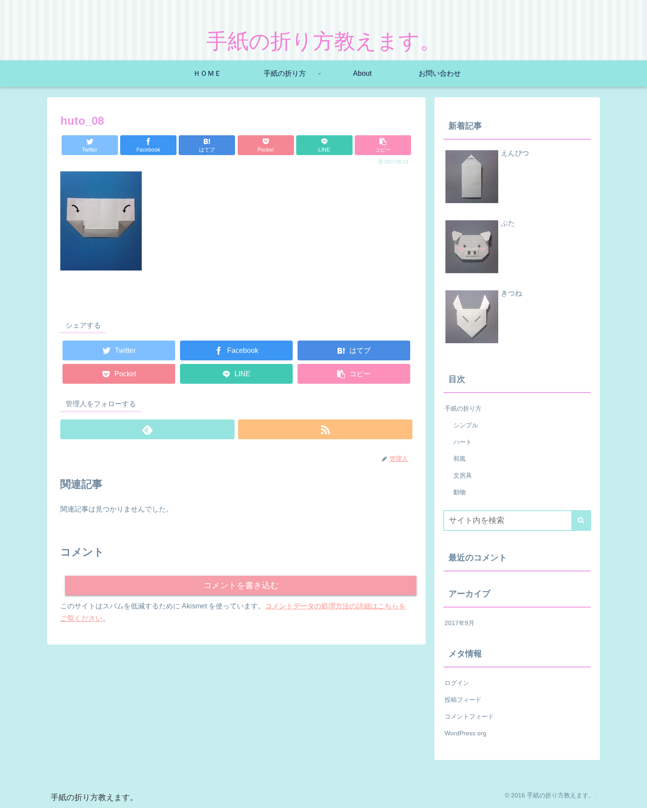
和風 (459, 458)
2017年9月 (459, 622)
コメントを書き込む (241, 585)
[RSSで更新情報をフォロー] (325, 429)
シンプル (465, 425)
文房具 (462, 475)
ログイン (457, 682)
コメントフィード (469, 716)
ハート (462, 441)
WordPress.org (465, 733)
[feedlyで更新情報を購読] (147, 429)
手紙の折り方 (463, 408)
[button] (581, 520)
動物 (459, 492)
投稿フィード (463, 699)
